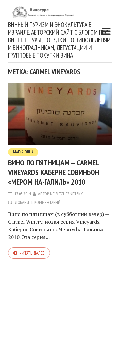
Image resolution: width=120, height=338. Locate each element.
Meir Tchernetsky (66, 194)
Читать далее (32, 253)
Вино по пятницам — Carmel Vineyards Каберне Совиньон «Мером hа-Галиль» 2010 (53, 172)
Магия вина (23, 152)
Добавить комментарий (37, 202)
